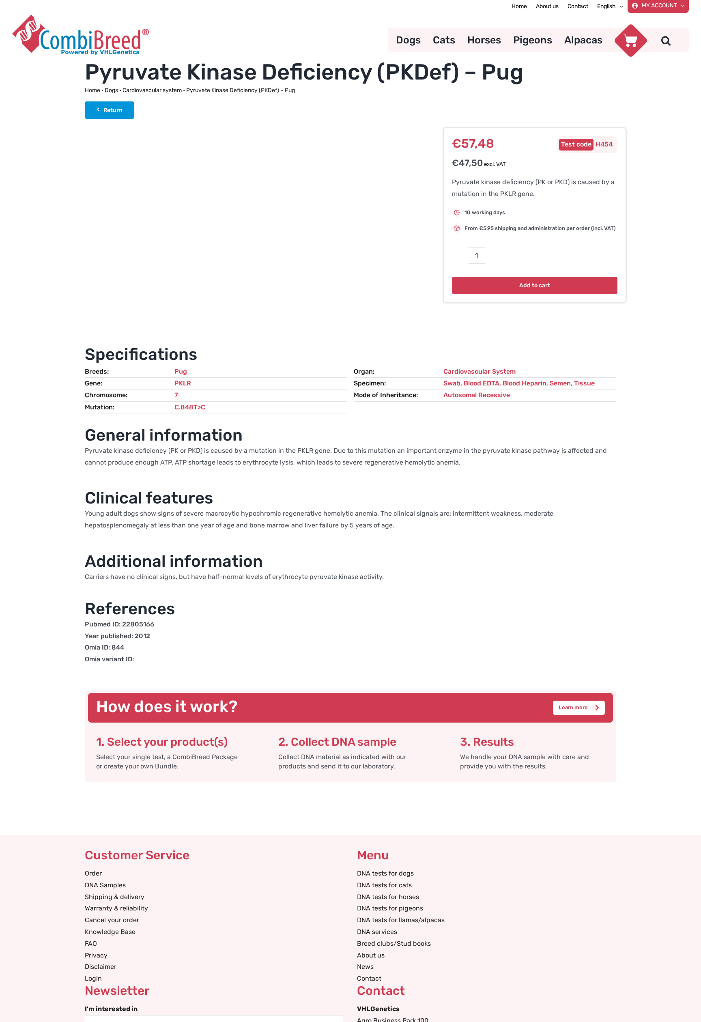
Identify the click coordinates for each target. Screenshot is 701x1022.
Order (93, 873)
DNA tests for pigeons (390, 908)
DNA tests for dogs (385, 873)
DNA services (377, 932)
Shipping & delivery (114, 897)
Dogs (111, 90)
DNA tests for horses (388, 897)
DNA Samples (105, 885)
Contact (369, 978)
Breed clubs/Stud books (394, 943)
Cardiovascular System (479, 371)
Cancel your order (112, 920)
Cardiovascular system (152, 90)
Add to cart (534, 285)
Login (93, 978)
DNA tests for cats (384, 885)
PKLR (182, 383)
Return (113, 110)
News (365, 966)
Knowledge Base (110, 932)
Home (92, 90)
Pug (180, 371)
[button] (666, 40)
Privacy (96, 955)
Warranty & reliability (116, 908)
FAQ (91, 943)
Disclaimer (100, 966)
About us (371, 955)
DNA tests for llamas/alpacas (401, 920)
